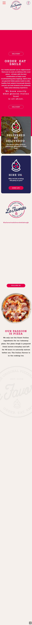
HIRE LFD (16, 188)
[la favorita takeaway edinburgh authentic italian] (23, 261)
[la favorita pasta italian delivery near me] (23, 247)
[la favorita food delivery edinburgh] (8, 233)
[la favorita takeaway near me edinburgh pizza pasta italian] (8, 275)
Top (30, 623)
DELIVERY (16, 54)
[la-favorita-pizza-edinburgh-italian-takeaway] (23, 275)
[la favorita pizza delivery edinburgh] (8, 261)
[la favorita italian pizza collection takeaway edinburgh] (23, 233)
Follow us (16, 285)
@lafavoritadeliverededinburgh (16, 222)
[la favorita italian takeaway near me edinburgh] (8, 247)
